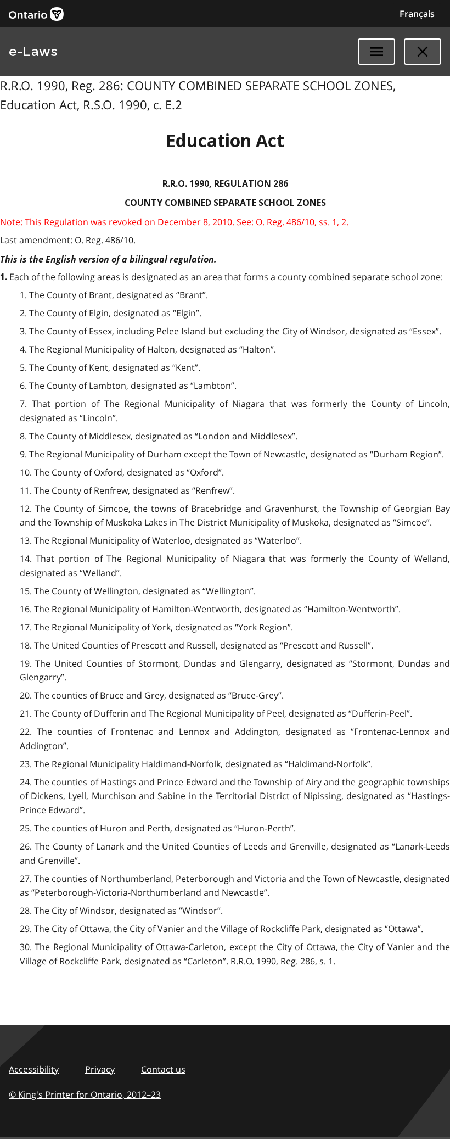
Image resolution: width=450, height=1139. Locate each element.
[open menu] (376, 51)
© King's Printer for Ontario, (85, 1094)
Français (417, 14)
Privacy (100, 1069)
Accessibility (34, 1069)
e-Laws (33, 51)
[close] (422, 51)
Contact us (163, 1069)
